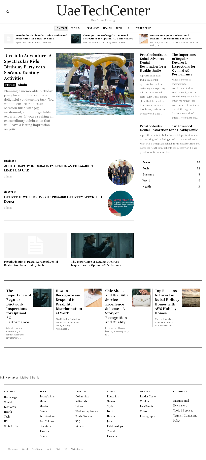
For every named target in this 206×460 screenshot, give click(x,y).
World (8, 402)
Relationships (115, 426)
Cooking (145, 401)
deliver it (10, 192)
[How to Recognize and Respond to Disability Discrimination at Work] (143, 38)
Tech (7, 416)
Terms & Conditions (185, 415)
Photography (148, 416)
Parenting (112, 436)
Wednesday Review (86, 411)
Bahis (35, 377)
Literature (45, 426)
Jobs (109, 421)
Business (10, 84)
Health (8, 411)
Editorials (81, 401)
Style (110, 406)
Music (43, 401)
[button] (7, 11)
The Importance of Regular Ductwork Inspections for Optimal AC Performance (108, 37)
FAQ (77, 421)
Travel (111, 431)
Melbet (24, 377)
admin (22, 85)
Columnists (82, 396)
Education (113, 396)
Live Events (146, 406)
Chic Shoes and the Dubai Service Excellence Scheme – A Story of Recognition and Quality (117, 306)
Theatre (44, 431)
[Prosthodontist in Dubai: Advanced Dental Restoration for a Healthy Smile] (8, 38)
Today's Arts (47, 396)
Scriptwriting (47, 416)
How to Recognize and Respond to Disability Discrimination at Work (171, 37)
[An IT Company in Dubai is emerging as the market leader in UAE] (121, 172)
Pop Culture (47, 421)
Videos (79, 426)
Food (110, 411)
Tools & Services (183, 410)
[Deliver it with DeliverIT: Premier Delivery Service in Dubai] (121, 204)
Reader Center (148, 396)
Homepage (10, 397)
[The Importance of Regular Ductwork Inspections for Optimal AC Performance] (76, 38)
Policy (176, 420)
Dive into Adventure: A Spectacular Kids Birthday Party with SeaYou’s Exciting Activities (28, 67)
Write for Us (11, 426)
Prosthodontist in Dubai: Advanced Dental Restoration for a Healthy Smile (41, 37)
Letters (79, 406)
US (6, 421)
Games (111, 401)
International (181, 400)
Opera (43, 436)
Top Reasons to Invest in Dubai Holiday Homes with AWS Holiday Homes (167, 302)
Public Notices (83, 416)
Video (143, 411)
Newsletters (180, 405)
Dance (43, 411)
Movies (44, 406)
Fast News (10, 406)
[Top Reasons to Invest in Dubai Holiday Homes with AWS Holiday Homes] (191, 298)
